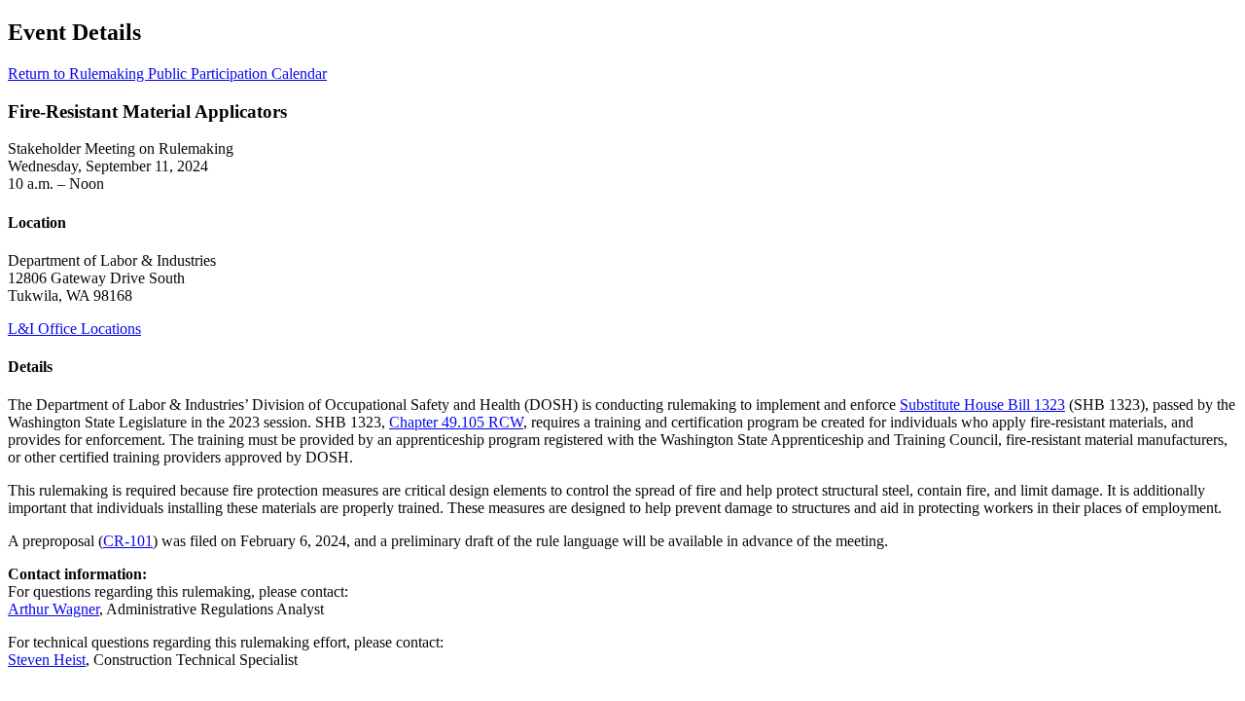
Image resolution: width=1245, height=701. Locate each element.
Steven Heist (47, 659)
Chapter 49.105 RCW (456, 422)
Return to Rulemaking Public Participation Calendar (167, 73)
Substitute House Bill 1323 (982, 404)
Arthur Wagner (53, 609)
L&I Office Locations (74, 328)
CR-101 (128, 541)
